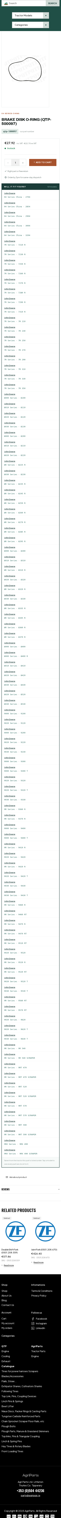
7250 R (21, 264)
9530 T (24, 991)
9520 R (21, 962)
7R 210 (21, 321)
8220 (23, 455)
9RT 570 (22, 1106)
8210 (23, 446)
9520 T (24, 981)
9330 (23, 800)
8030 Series (10, 426)
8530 (23, 704)
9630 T (24, 1039)
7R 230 (21, 331)
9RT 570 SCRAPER (27, 1115)
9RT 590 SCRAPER (27, 1134)
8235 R (21, 484)
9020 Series (10, 723)
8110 (23, 407)
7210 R (21, 245)
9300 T (24, 771)
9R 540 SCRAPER (26, 1058)
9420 (23, 857)
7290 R (21, 302)
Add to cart (44, 162)
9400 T (24, 838)
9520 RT (22, 972)
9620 (23, 1020)
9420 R (21, 867)
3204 (27, 235)
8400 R (24, 656)
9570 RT (22, 1010)
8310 (23, 560)
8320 (23, 580)
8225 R (21, 465)
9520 (23, 953)
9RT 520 (22, 1087)
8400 (23, 647)
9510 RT (22, 943)
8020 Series (10, 417)
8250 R (21, 503)
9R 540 (21, 1048)
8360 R (21, 627)
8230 (23, 474)
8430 (23, 685)
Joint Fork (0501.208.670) (44, 1249)
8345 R (21, 618)
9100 (23, 713)
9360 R (21, 809)
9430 (23, 886)
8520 (23, 694)
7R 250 (21, 340)
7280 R (21, 293)
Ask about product (18, 1177)
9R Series (9, 809)
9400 (23, 828)
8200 (23, 436)
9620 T (24, 1029)
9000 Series (10, 713)
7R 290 (21, 360)
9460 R (21, 905)
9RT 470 (22, 1067)
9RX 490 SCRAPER (28, 1154)
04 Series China (13, 197)
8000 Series (10, 398)
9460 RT (22, 914)
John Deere (9, 193)
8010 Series (10, 407)
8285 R (21, 532)
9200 (23, 733)
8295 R (21, 541)
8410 (23, 666)
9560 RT (22, 1000)
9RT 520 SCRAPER (27, 1096)
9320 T (24, 790)
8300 (23, 551)
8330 (23, 599)
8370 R (21, 637)
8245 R (21, 493)
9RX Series (10, 1144)
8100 (23, 398)
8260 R (21, 513)
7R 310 (21, 369)
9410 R (21, 847)
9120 (23, 723)
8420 (23, 675)
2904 (27, 216)
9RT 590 (22, 1125)
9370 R (21, 819)
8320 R (21, 589)
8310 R (21, 570)
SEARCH (52, 3)
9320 (23, 780)
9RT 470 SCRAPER (27, 1077)
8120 (23, 417)
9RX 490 (24, 1144)
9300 (23, 761)
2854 (27, 206)
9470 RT (22, 934)
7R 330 (21, 379)
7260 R (21, 273)
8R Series (9, 465)
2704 (27, 197)
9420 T (24, 876)
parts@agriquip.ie (30, 1495)
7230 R (21, 254)
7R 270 (21, 350)
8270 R (21, 522)
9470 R (21, 924)
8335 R (21, 608)
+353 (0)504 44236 (30, 1490)
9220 (23, 742)
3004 (27, 226)
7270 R (21, 283)
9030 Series (10, 752)
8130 (23, 426)
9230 (23, 752)
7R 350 (21, 388)
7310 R (21, 312)
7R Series (9, 245)
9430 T (24, 895)
